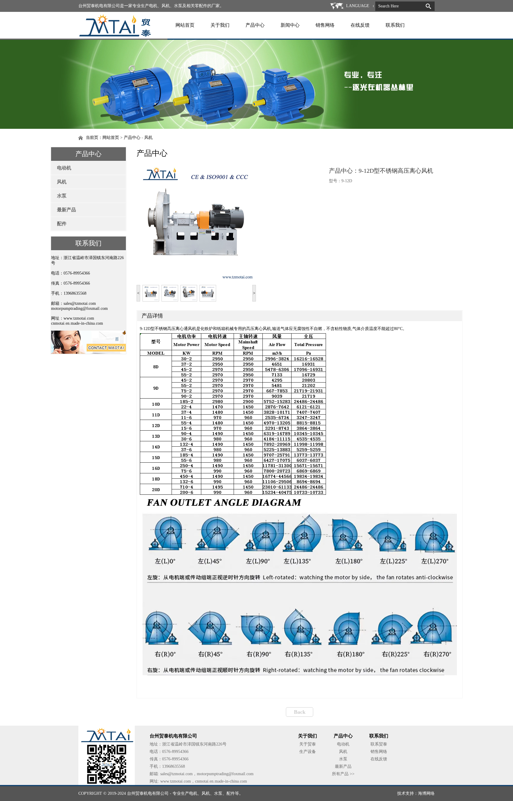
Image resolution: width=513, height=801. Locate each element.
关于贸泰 (307, 744)
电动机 (64, 167)
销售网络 (325, 25)
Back (299, 712)
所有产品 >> (343, 774)
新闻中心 (290, 25)
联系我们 (395, 25)
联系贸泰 (378, 744)
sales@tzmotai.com (80, 303)
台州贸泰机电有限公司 (148, 793)
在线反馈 (360, 25)
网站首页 (184, 25)
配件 (61, 223)
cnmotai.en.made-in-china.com (77, 323)
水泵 (61, 195)
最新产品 (66, 209)
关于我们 (219, 25)
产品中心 (255, 25)
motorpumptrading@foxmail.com (79, 308)
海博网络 (426, 793)
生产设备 (307, 751)
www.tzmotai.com (79, 318)
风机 (61, 181)
